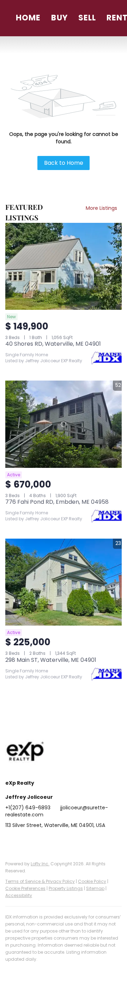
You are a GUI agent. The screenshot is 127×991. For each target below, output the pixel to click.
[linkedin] (24, 841)
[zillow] (53, 841)
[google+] (95, 841)
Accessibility (18, 895)
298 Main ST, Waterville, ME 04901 (50, 660)
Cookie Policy (92, 881)
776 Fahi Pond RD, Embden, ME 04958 (57, 502)
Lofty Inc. (40, 864)
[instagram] (67, 841)
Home (28, 17)
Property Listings (66, 888)
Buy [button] (59, 17)
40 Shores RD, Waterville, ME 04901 (53, 344)
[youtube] (81, 841)
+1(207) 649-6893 (27, 807)
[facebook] (10, 841)
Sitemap (95, 888)
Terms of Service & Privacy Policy (40, 881)
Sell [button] (87, 17)
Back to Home (63, 163)
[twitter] (39, 841)
